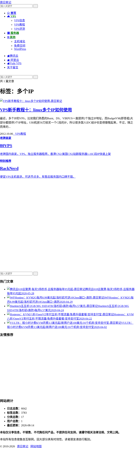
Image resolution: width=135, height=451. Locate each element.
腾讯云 (12, 55)
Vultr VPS (14, 63)
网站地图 (36, 446)
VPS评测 (19, 28)
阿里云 (13, 60)
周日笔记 (5, 2)
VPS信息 (19, 20)
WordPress (20, 48)
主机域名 (19, 41)
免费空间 (19, 45)
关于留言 (12, 67)
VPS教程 (19, 24)
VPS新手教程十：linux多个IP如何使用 (36, 110)
